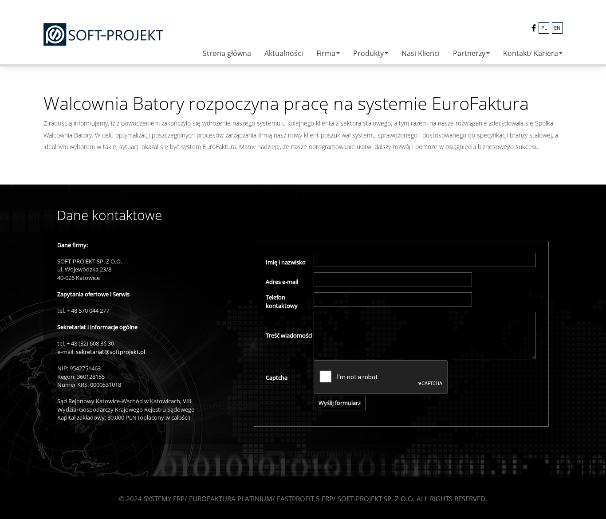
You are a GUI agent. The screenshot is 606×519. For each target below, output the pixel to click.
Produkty (368, 53)
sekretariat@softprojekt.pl (110, 352)
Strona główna (227, 53)
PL (544, 27)
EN (557, 27)
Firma (325, 53)
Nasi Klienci (420, 53)
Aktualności (283, 53)
